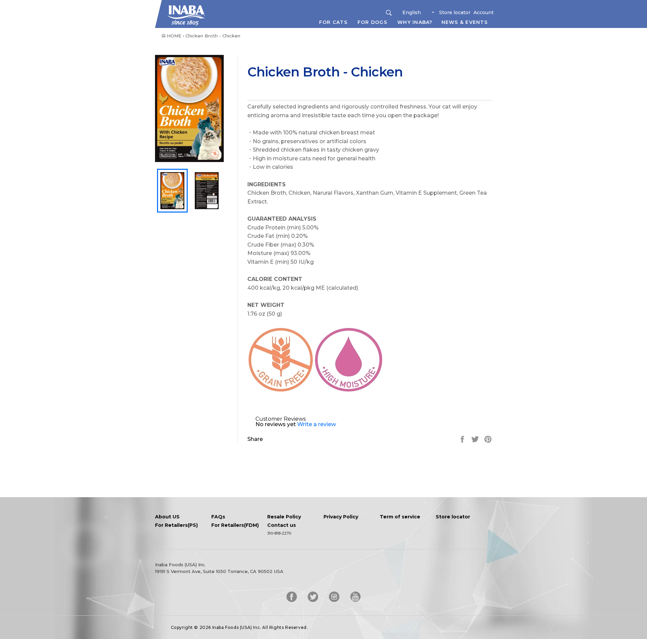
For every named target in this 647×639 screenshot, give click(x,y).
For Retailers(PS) (176, 525)
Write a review (316, 424)
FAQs (218, 517)
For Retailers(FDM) (235, 525)
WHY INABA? (415, 22)
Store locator (454, 12)
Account (483, 12)
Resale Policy (284, 517)
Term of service (400, 517)
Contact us (281, 525)
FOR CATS (333, 22)
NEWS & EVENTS (464, 22)
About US (167, 517)
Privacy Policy (341, 517)
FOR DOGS (372, 22)
